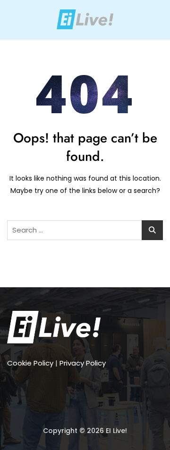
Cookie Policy (30, 363)
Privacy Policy (83, 363)
